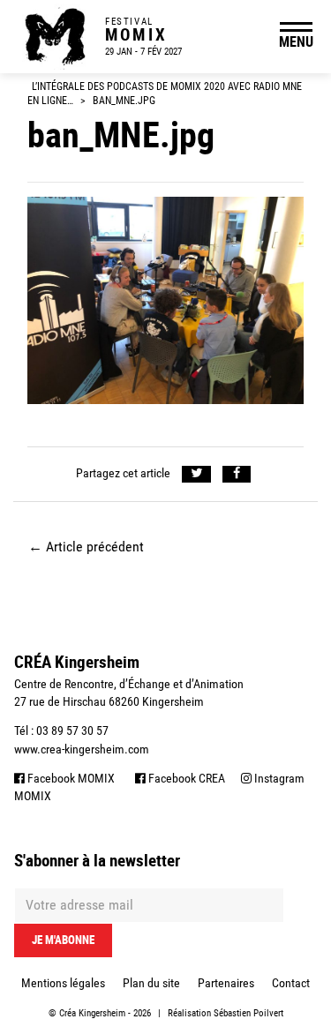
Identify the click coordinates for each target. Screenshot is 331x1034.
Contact (291, 983)
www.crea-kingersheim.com (81, 749)
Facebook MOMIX (70, 778)
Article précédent (86, 546)
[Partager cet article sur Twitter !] (196, 474)
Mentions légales (63, 983)
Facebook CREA (185, 778)
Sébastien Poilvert (248, 1013)
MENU (296, 41)
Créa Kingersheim (92, 1013)
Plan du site (151, 983)
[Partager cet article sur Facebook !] (237, 474)
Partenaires (226, 983)
